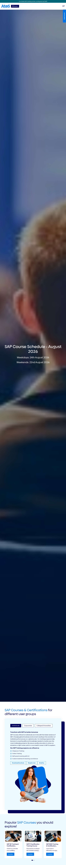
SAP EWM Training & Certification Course (32, 846)
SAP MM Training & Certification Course (52, 846)
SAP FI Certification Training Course (13, 845)
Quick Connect (64, 16)
